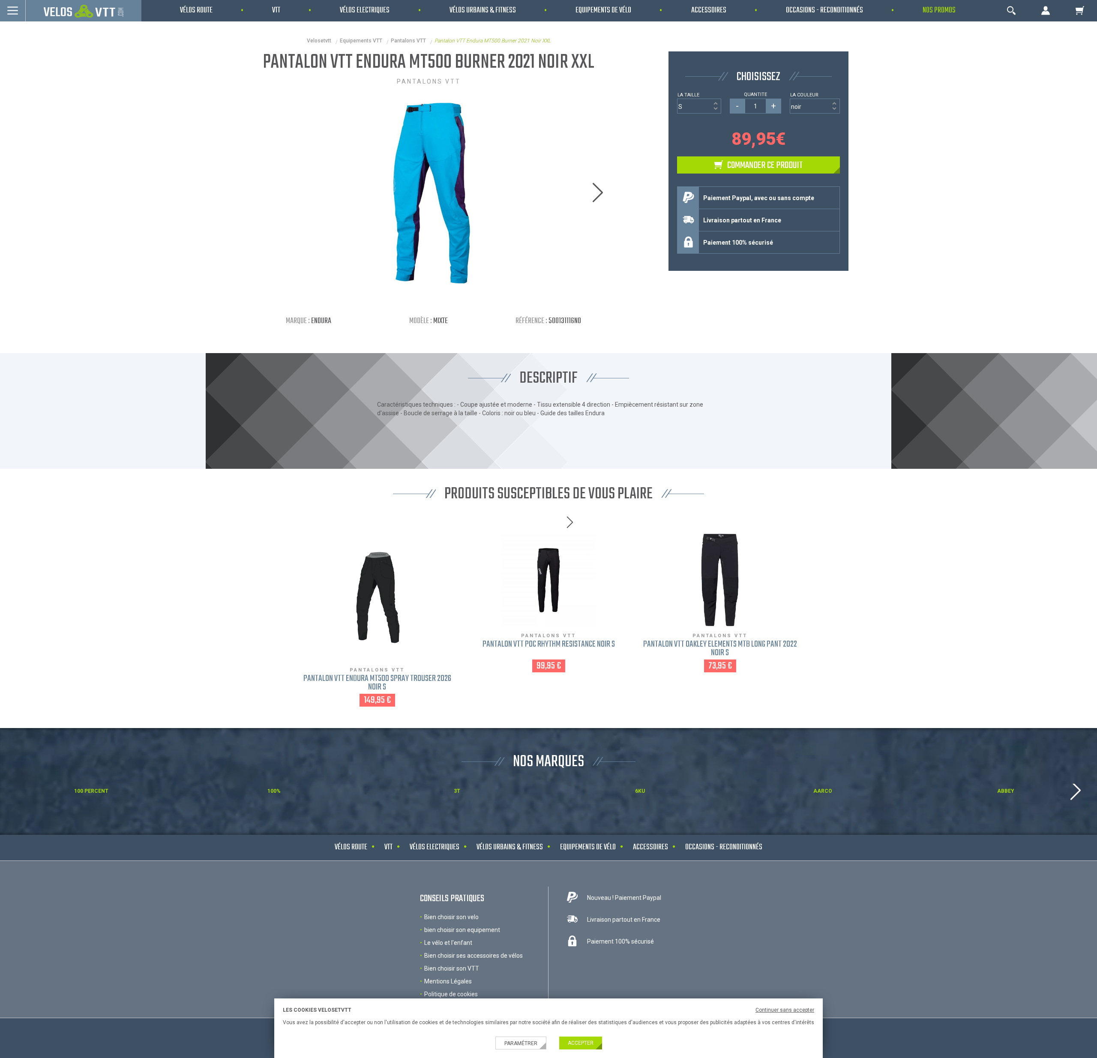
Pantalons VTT (408, 41)
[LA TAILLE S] (699, 106)
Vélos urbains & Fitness (510, 847)
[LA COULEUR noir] (815, 106)
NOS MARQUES (548, 762)
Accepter (580, 1043)
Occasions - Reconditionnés (723, 847)
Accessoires (650, 847)
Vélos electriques (434, 847)
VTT (388, 847)
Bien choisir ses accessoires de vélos (473, 955)
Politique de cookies (451, 994)
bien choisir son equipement (462, 929)
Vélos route (351, 847)
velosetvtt (319, 41)
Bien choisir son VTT (451, 968)
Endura (321, 321)
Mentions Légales (448, 981)
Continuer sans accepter (784, 1010)
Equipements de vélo (588, 847)
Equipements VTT (361, 41)
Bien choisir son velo (451, 917)
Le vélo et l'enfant (448, 942)
